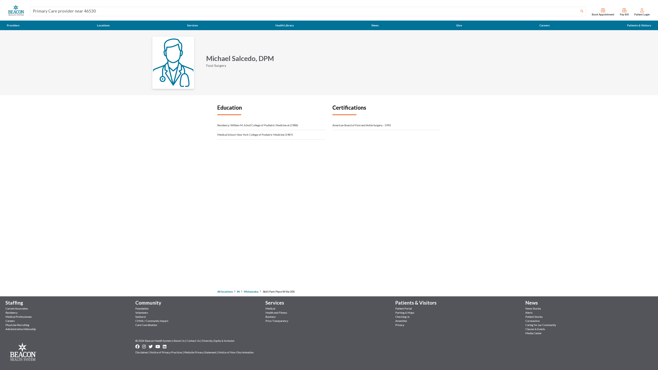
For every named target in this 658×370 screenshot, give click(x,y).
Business (270, 316)
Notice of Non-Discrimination (236, 352)
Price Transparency (276, 320)
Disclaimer (141, 352)
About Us (179, 340)
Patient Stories (534, 316)
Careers (10, 320)
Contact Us (193, 340)
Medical (270, 308)
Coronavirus (532, 320)
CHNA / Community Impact (151, 320)
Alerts (529, 312)
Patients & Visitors (416, 303)
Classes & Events (535, 329)
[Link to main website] (16, 10)
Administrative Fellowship (20, 329)
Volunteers (141, 312)
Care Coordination (146, 324)
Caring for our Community (540, 324)
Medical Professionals (18, 316)
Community (148, 303)
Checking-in (402, 316)
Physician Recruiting (17, 324)
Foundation (142, 308)
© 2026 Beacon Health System (153, 340)
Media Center (533, 333)
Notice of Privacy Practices (166, 352)
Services (274, 303)
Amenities (401, 320)
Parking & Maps (404, 312)
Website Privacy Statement (200, 352)
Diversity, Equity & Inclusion (218, 340)
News (531, 303)
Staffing (14, 303)
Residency (11, 312)
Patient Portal (403, 308)
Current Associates (16, 308)
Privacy (399, 324)
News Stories (533, 308)
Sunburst (140, 316)
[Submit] (582, 11)
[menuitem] (13, 25)
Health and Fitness (276, 312)
